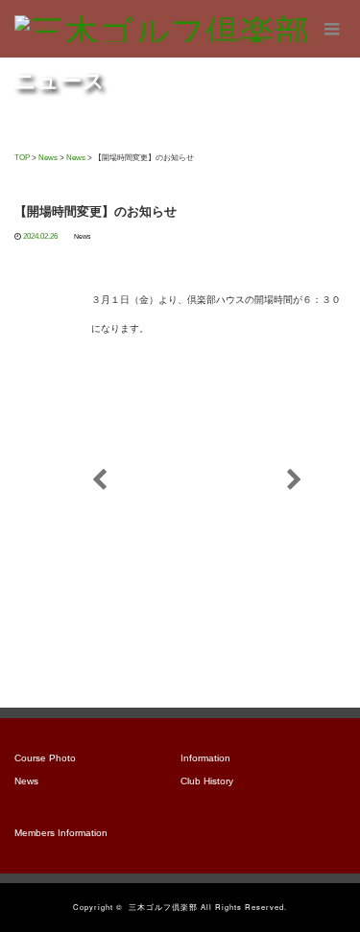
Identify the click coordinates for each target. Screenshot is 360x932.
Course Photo (45, 758)
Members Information (61, 832)
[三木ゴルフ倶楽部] (161, 28)
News (82, 236)
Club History (206, 781)
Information (205, 758)
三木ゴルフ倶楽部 (163, 906)
